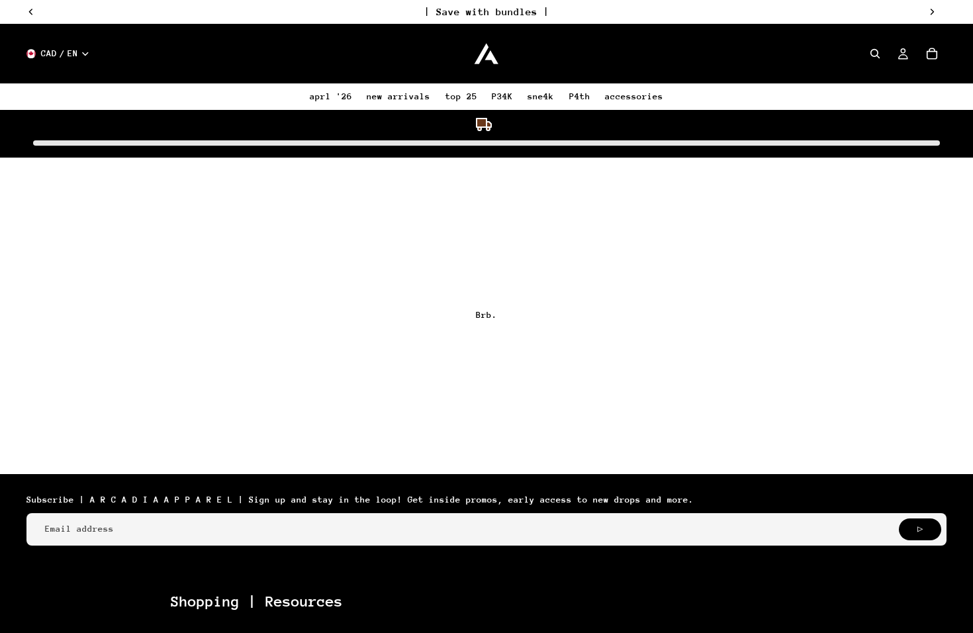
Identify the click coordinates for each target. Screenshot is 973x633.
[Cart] (932, 53)
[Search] (875, 53)
